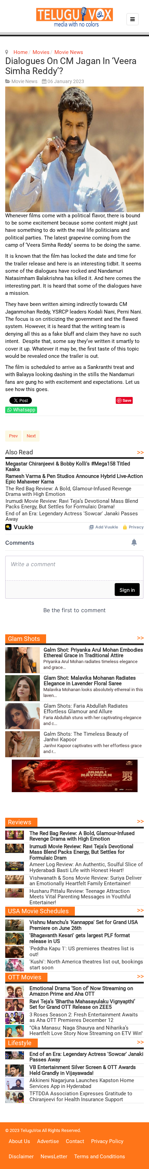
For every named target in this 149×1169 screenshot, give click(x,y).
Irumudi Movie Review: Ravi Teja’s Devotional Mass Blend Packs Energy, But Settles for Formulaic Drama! (72, 504)
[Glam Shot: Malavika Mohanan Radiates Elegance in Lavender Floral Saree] (22, 688)
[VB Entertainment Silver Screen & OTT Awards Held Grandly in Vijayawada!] (14, 1070)
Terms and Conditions (99, 1156)
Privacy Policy (107, 1141)
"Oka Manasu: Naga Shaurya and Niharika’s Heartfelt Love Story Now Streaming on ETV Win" (86, 1030)
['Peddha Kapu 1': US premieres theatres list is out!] (14, 952)
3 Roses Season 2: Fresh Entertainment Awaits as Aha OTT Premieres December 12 (83, 1017)
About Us (19, 1141)
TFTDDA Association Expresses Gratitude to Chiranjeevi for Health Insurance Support (80, 1096)
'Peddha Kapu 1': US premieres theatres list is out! (81, 951)
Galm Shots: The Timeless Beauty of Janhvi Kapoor (86, 737)
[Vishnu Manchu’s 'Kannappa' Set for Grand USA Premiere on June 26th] (14, 925)
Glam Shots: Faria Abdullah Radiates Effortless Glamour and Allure (86, 709)
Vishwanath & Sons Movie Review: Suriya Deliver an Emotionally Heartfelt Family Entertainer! (85, 881)
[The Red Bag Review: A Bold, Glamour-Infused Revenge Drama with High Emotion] (14, 837)
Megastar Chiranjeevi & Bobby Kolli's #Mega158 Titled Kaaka (68, 466)
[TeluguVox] (74, 16)
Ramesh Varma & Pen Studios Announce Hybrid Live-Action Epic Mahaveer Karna (74, 479)
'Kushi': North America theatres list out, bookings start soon (86, 964)
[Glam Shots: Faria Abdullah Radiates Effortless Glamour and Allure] (22, 716)
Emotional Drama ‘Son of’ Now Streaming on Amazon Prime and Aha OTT (81, 991)
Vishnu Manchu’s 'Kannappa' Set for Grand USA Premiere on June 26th (83, 925)
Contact (75, 1141)
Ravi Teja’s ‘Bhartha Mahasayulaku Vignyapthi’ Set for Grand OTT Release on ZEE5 (82, 1004)
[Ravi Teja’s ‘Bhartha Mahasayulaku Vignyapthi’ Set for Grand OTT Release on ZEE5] (14, 1005)
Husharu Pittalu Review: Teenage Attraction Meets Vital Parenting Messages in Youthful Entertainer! (80, 897)
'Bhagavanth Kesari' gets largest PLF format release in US (79, 938)
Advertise (48, 1141)
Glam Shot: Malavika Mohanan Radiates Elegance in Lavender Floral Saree (90, 681)
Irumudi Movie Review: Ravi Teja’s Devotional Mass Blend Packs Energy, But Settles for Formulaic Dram (81, 852)
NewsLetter (54, 1156)
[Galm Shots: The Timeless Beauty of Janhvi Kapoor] (22, 744)
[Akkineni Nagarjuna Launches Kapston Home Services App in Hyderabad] (14, 1084)
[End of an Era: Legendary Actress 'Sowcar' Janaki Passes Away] (14, 1057)
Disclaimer (21, 1156)
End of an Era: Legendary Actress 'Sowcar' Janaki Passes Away (72, 516)
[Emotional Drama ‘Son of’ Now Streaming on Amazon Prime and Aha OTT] (14, 992)
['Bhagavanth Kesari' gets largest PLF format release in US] (14, 939)
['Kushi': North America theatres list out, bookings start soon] (14, 965)
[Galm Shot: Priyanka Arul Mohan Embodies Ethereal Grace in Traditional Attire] (22, 660)
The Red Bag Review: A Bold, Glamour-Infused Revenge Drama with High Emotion (68, 491)
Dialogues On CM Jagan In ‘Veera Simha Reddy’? (71, 66)
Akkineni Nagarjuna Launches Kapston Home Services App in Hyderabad (81, 1083)
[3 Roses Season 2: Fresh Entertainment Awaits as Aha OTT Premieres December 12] (14, 1018)
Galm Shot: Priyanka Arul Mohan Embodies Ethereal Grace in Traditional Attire (93, 653)
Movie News (68, 52)
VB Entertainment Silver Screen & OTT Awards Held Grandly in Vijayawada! (82, 1070)
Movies (41, 52)
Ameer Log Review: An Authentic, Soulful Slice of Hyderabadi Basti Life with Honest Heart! (86, 867)
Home (21, 52)
